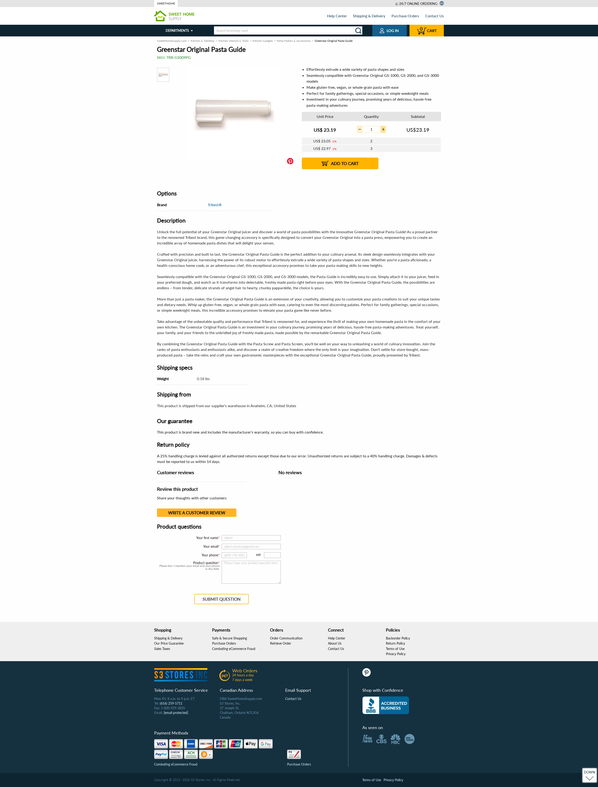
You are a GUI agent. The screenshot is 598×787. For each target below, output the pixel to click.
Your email (210, 546)
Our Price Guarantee (169, 643)
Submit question (222, 599)
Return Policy (395, 643)
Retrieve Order (280, 643)
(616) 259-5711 (171, 703)
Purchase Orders (405, 16)
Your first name (207, 538)
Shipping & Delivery (369, 16)
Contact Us (434, 16)
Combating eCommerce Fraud (233, 649)
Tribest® (215, 204)
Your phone (210, 555)
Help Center (337, 16)
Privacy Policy (396, 654)
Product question (205, 563)
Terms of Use (395, 649)
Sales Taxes (162, 649)
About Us (335, 643)
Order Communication (286, 638)
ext (258, 555)
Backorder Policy (398, 638)
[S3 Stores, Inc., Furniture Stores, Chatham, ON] (385, 705)
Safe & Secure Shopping (229, 638)
